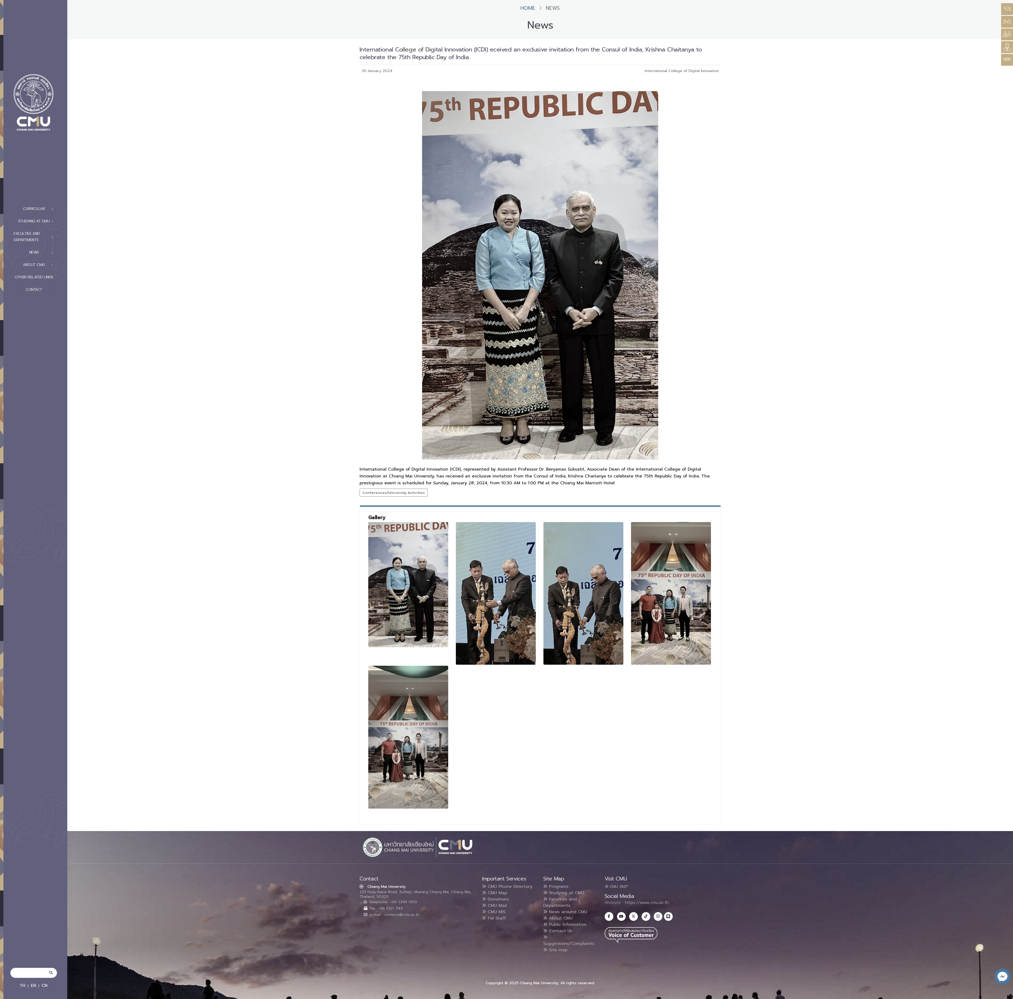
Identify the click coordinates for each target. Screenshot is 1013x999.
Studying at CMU (565, 893)
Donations (497, 899)
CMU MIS (495, 912)
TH (22, 985)
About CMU (560, 918)
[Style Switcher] (1007, 22)
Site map (557, 950)
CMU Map (496, 893)
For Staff (496, 918)
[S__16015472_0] (671, 593)
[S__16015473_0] (408, 737)
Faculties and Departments (560, 902)
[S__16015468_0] (408, 584)
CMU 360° (618, 886)
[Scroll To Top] (1003, 993)
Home (527, 8)
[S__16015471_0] (583, 593)
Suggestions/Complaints (568, 943)
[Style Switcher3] (1007, 9)
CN (44, 985)
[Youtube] (621, 916)
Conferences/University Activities (393, 492)
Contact (34, 289)
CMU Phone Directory (509, 886)
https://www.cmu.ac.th (647, 902)
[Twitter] (633, 916)
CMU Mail (496, 905)
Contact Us (559, 931)
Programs (557, 886)
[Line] (668, 916)
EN (33, 985)
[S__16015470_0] (496, 593)
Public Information (567, 924)
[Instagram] (658, 916)
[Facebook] (609, 916)
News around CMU (567, 912)
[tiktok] (646, 916)
